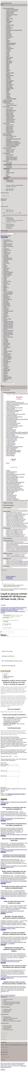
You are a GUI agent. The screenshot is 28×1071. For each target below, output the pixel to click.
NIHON (8, 69)
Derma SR (8, 28)
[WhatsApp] (5, 671)
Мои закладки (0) (10, 224)
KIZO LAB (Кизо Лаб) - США (7, 275)
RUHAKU (8, 76)
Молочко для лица (10, 115)
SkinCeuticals (6, 344)
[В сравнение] (7, 635)
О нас (7, 173)
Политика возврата (8, 1004)
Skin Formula (9, 85)
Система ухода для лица (11, 105)
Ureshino (8, 96)
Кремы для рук (9, 127)
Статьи (2, 800)
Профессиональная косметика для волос (8, 322)
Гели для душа (9, 155)
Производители (7, 1016)
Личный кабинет (7, 1025)
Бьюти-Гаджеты (6, 102)
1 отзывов (3, 605)
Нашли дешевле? (7, 627)
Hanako (7, 45)
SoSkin (7, 91)
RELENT (8, 74)
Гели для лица (9, 109)
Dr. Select (8, 31)
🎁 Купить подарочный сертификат (12, 1020)
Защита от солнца (7, 148)
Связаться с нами (7, 1009)
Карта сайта (6, 1012)
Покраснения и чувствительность (13, 142)
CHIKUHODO (9, 21)
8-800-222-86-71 (9, 180)
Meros (7, 67)
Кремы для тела (9, 128)
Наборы (5, 329)
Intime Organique (9, 48)
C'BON (7, 19)
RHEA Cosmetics (9, 75)
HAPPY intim (6, 369)
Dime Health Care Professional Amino (14, 30)
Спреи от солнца (10, 151)
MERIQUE (8, 58)
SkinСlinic (8, 89)
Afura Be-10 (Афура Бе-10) (12, 10)
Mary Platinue (9, 62)
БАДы (5, 317)
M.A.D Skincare (9, 57)
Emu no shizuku (9, 36)
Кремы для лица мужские (11, 157)
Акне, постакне (9, 137)
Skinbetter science (10, 88)
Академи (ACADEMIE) (11, 98)
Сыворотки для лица (10, 119)
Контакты (8, 176)
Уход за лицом (6, 106)
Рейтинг (3, 791)
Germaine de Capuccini (6, 367)
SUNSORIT (8, 83)
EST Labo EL (9, 34)
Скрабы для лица (10, 116)
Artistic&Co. (9, 15)
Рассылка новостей (8, 1029)
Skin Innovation (9, 87)
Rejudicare (8, 78)
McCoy (7, 65)
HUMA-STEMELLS (10, 44)
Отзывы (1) (6, 677)
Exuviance (8, 37)
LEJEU (7, 53)
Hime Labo (8, 47)
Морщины (8, 140)
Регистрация (9, 166)
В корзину (3, 635)
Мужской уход (6, 153)
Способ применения (8, 676)
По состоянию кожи (7, 135)
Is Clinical (8, 49)
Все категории (7, 239)
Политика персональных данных (11, 1001)
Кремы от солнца (10, 150)
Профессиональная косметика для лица (8, 324)
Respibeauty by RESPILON (6, 297)
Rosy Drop (8, 79)
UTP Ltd (8, 94)
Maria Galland (9, 61)
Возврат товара (7, 1010)
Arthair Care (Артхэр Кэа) (11, 14)
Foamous (8, 40)
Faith (7, 39)
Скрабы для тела (9, 132)
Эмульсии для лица (10, 122)
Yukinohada (8, 97)
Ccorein (7, 23)
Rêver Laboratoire (10, 80)
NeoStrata (8, 70)
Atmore (7, 17)
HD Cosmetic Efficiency (11, 43)
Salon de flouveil (9, 84)
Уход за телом (6, 123)
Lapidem (8, 54)
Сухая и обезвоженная (11, 146)
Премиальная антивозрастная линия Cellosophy (7, 356)
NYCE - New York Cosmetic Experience (8, 292)
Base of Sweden (9, 18)
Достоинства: (4, 770)
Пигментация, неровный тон (12, 141)
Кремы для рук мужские (11, 158)
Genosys (8, 41)
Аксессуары (5, 160)
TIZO (7, 92)
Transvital (8, 93)
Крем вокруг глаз (10, 111)
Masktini (8, 63)
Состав (5, 675)
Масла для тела (9, 129)
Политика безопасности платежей (11, 1003)
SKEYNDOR (9, 81)
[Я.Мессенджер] (1, 671)
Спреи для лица (9, 118)
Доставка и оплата (10, 172)
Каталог (8, 170)
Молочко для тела (10, 131)
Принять (3, 1069)
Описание (5, 673)
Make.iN (8, 59)
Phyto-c (7, 71)
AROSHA (5, 362)
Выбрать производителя (8, 8)
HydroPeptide (6, 370)
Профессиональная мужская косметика (8, 333)
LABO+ (8, 52)
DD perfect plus (9, 27)
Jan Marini (5, 340)
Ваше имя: (3, 765)
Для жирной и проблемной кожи (13, 138)
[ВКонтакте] (3, 671)
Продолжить (4, 799)
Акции (7, 171)
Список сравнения (10, 225)
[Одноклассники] (7, 671)
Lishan (7, 56)
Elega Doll (8, 35)
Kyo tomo (8, 50)
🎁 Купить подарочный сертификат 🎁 (11, 212)
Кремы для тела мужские (11, 159)
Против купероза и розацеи (12, 145)
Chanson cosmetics (10, 25)
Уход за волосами (7, 133)
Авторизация (9, 167)
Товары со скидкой (7, 100)
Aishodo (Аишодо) (10, 12)
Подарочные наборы (7, 101)
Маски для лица (9, 114)
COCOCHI (8, 22)
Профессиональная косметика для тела (8, 327)
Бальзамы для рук (10, 125)
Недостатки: (4, 776)
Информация (4, 570)
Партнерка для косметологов (10, 1018)
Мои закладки (6, 1028)
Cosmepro (8, 26)
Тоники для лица (10, 120)
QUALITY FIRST (10, 72)
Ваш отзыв (3, 787)
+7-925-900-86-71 (10, 181)
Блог (7, 175)
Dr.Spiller (8, 32)
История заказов (7, 1027)
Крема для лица (9, 113)
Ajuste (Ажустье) (10, 13)
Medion (7, 66)
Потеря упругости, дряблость (12, 144)
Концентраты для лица (11, 110)
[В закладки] (6, 635)
